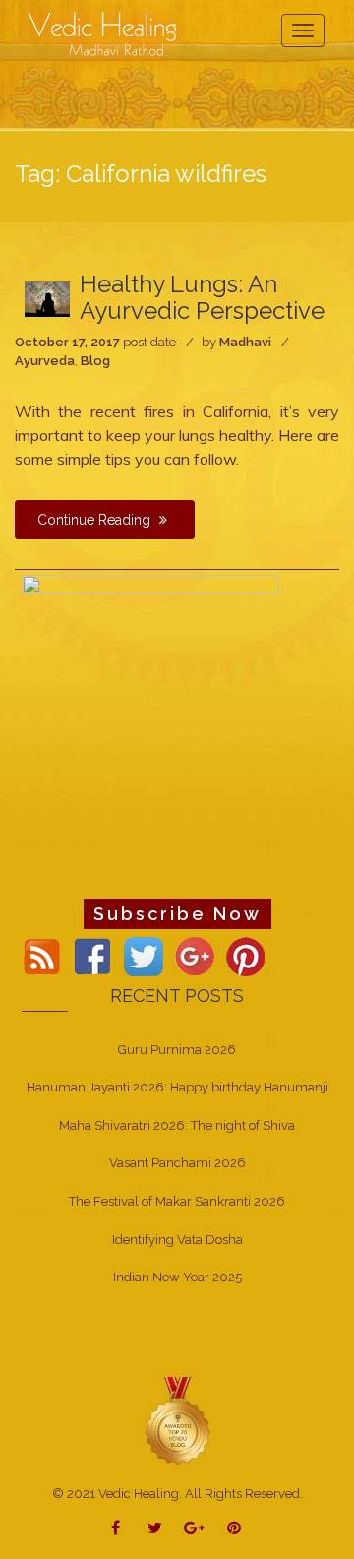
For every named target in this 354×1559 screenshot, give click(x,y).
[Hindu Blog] (177, 1419)
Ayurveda (45, 360)
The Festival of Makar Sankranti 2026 (177, 1201)
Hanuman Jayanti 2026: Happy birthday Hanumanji (177, 1087)
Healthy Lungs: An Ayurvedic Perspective (202, 297)
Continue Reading (95, 520)
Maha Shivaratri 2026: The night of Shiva (177, 1125)
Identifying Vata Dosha (177, 1239)
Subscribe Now (177, 914)
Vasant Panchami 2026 (177, 1162)
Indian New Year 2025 (177, 1277)
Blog (95, 360)
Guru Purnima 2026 (177, 1049)
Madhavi (245, 342)
